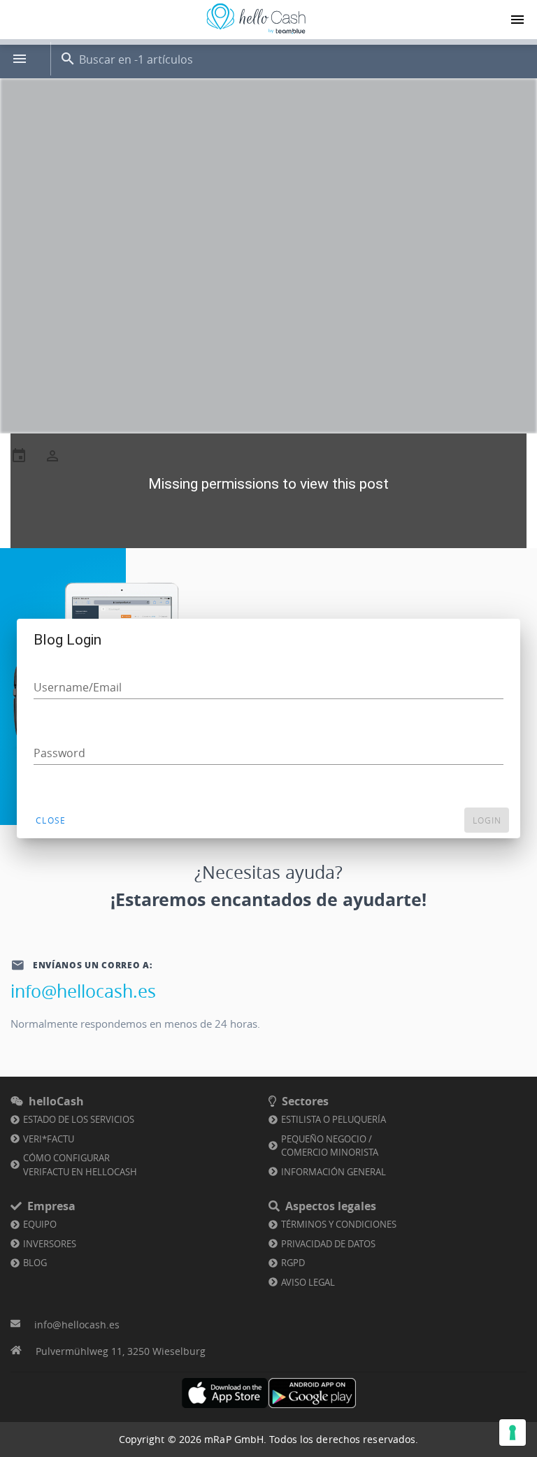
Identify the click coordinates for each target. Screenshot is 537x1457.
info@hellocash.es (83, 991)
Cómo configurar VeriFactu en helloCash (80, 1164)
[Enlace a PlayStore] (312, 1393)
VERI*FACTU (48, 1139)
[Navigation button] (517, 19)
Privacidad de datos (328, 1243)
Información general (333, 1171)
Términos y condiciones (338, 1224)
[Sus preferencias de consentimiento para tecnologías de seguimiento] (512, 1432)
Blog (35, 1262)
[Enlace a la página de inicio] (256, 34)
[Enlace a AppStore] (224, 1393)
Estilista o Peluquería (333, 1119)
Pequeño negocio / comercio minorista (329, 1146)
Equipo (40, 1224)
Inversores (49, 1243)
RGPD (293, 1262)
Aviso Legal (308, 1282)
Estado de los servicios (78, 1119)
